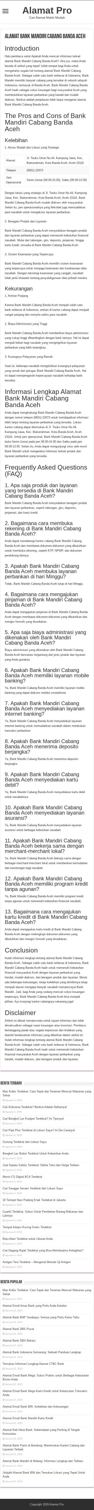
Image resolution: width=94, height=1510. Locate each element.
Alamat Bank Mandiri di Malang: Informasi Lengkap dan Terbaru (43, 1461)
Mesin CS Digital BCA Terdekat (22, 1176)
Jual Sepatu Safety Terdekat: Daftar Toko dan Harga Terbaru (41, 1165)
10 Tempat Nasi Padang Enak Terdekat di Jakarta (34, 1200)
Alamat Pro (47, 10)
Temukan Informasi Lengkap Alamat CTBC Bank (33, 1363)
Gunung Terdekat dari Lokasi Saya (24, 1142)
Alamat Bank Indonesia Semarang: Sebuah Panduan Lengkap (42, 1352)
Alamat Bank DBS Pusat (18, 1329)
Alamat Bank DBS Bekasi (19, 1340)
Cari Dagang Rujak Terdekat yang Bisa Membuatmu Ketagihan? (43, 1250)
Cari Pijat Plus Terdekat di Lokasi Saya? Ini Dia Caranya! (39, 1130)
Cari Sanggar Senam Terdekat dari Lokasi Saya (33, 1188)
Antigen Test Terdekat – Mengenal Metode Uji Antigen (37, 1262)
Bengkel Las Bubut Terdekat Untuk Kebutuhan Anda (35, 1153)
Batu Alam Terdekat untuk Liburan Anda (28, 1238)
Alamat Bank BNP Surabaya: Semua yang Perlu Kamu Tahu (41, 1317)
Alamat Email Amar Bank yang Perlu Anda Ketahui (35, 1305)
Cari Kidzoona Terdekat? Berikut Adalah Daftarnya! (35, 1107)
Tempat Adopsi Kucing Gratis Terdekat (27, 1227)
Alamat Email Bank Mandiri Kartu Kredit (28, 1418)
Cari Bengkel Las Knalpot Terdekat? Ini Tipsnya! (33, 1118)
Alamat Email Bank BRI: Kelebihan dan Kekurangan (35, 1406)
